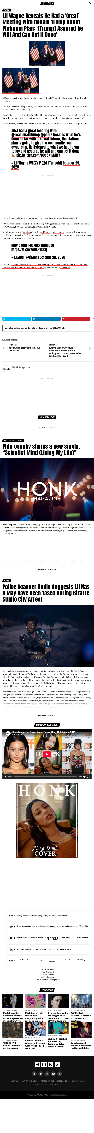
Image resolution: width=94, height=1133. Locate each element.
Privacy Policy (77, 1081)
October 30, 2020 (52, 257)
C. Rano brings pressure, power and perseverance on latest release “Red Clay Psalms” (52, 961)
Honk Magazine (21, 367)
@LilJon (27, 232)
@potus (46, 135)
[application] (47, 754)
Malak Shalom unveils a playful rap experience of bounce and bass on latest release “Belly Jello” (52, 938)
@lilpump (45, 232)
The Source (65, 267)
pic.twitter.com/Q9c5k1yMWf (38, 155)
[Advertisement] (47, 194)
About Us (13, 1081)
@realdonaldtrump (25, 135)
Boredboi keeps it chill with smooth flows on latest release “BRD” (44, 949)
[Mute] (84, 777)
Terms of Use (47, 1081)
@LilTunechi (58, 232)
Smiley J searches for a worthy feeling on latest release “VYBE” (43, 916)
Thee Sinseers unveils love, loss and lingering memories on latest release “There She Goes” (52, 927)
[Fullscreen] (88, 777)
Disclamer (62, 1081)
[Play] (5, 777)
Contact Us (55, 1084)
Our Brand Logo (29, 1081)
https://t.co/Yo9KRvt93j (29, 249)
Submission (41, 1084)
